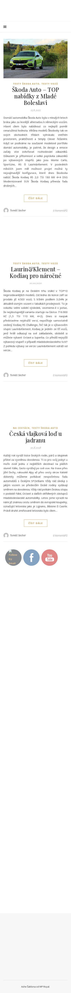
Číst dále (35, 198)
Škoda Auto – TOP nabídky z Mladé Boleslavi (35, 96)
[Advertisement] (29, 631)
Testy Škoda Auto (26, 83)
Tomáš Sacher (18, 210)
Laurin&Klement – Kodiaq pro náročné (36, 272)
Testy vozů (50, 83)
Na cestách (21, 428)
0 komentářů (60, 210)
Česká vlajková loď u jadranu (35, 437)
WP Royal (44, 986)
